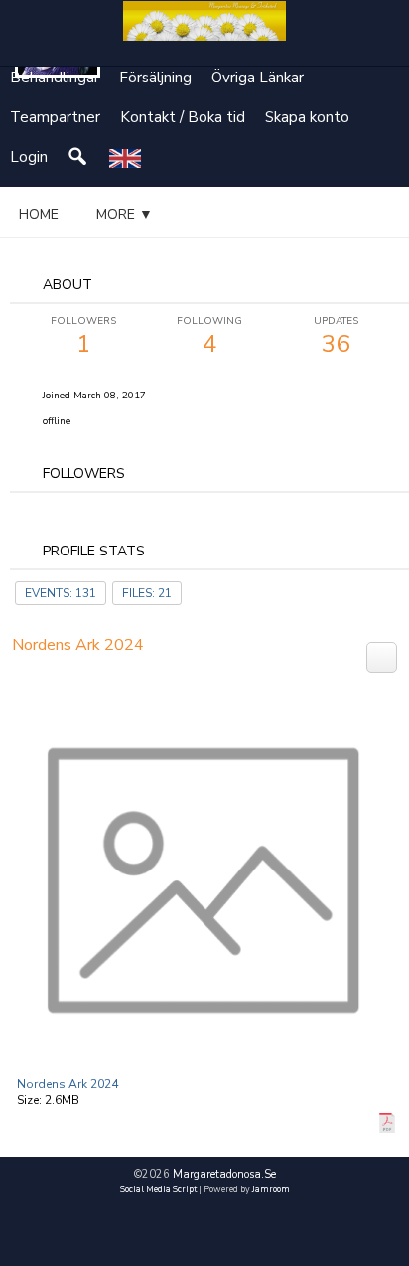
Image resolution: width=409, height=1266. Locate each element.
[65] (381, 656)
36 (336, 337)
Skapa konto (307, 117)
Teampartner (55, 117)
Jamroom (271, 1189)
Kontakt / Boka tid (182, 117)
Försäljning (155, 77)
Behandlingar (54, 77)
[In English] (125, 157)
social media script (158, 1189)
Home (39, 214)
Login (29, 157)
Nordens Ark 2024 (67, 1084)
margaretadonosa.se (224, 1174)
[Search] (78, 157)
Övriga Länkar (257, 77)
